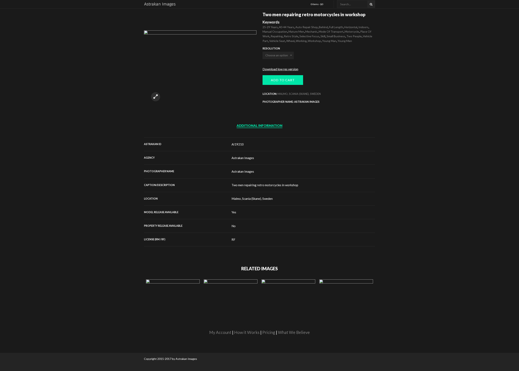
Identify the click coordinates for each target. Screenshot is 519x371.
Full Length (336, 27)
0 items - (317, 4)
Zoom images (155, 96)
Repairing (277, 36)
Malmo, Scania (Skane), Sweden (299, 93)
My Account (220, 332)
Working (301, 41)
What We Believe (294, 332)
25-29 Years (270, 27)
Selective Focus (309, 36)
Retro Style (291, 36)
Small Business (336, 36)
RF (233, 239)
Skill (323, 36)
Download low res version (280, 69)
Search (371, 4)
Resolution (271, 48)
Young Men (345, 41)
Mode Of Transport (331, 31)
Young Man (329, 41)
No (234, 226)
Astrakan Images (243, 158)
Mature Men (296, 31)
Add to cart (283, 80)
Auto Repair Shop (306, 27)
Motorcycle (352, 31)
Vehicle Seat (277, 41)
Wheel (290, 41)
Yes (234, 212)
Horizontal (350, 27)
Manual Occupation (275, 31)
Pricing (268, 332)
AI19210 (238, 144)
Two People (354, 36)
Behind (323, 27)
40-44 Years (286, 27)
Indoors (363, 27)
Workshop (314, 41)
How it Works (247, 332)
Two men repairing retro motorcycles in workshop (265, 185)
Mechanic (311, 31)
